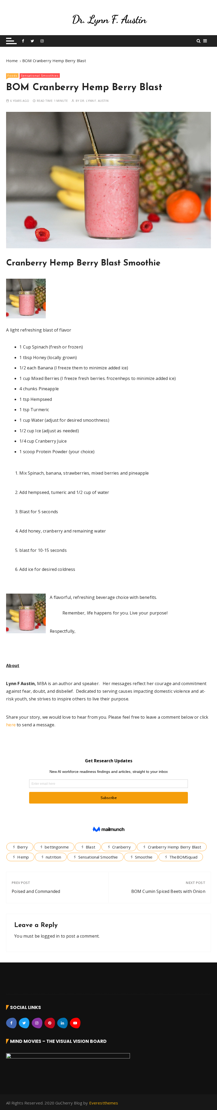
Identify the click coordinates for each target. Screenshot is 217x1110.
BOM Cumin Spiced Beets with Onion (168, 891)
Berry (22, 847)
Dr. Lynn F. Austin (94, 100)
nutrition (53, 857)
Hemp (23, 857)
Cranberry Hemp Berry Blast (174, 847)
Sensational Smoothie (98, 857)
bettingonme (57, 847)
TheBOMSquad (183, 857)
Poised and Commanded (36, 891)
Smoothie (143, 857)
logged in (50, 936)
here (11, 725)
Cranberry (121, 847)
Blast (90, 847)
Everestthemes (103, 1103)
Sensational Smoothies (39, 75)
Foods (12, 75)
